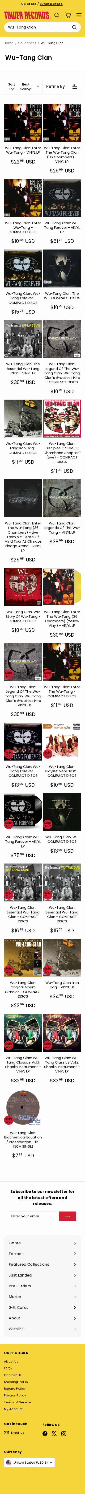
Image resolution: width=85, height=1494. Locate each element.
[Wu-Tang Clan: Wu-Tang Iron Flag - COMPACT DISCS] (23, 419)
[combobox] (42, 27)
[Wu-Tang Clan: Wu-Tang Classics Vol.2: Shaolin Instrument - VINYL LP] (62, 1033)
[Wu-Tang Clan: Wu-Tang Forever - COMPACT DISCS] (23, 268)
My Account (13, 1409)
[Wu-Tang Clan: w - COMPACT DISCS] (62, 812)
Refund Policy (15, 1388)
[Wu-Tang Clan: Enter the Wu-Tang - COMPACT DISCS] (62, 662)
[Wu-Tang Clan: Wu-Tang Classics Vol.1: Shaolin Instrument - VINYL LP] (23, 1033)
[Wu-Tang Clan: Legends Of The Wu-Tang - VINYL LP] (62, 498)
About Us (11, 1361)
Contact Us (13, 1375)
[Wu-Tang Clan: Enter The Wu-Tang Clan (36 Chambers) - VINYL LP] (62, 123)
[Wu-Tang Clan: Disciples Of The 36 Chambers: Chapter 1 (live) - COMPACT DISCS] (62, 419)
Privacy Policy (15, 1395)
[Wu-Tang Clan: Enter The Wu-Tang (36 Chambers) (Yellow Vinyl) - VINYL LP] (62, 587)
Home (8, 43)
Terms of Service (17, 1402)
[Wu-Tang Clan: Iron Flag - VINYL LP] (62, 958)
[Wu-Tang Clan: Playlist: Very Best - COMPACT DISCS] (62, 742)
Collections (27, 43)
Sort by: (19, 86)
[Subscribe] (67, 1216)
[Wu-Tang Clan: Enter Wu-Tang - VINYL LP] (23, 123)
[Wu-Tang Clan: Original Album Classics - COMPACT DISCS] (23, 958)
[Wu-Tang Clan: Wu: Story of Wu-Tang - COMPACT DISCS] (23, 587)
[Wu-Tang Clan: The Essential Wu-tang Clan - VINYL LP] (23, 339)
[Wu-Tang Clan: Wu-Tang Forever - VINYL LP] (62, 198)
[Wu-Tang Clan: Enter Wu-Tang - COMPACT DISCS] (23, 198)
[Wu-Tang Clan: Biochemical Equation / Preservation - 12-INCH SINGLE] (23, 1108)
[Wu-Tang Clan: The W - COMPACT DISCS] (62, 268)
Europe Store (51, 4)
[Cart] (67, 15)
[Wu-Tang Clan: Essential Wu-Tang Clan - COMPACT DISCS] (23, 882)
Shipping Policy (16, 1381)
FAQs (8, 1368)
